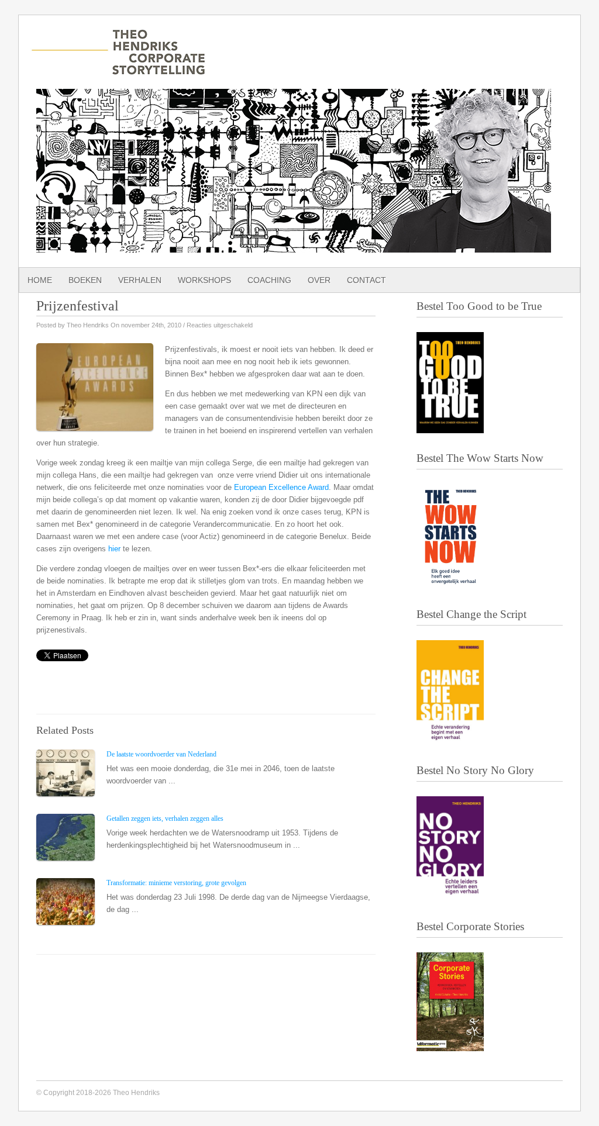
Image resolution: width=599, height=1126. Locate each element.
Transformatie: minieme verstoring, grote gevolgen (176, 883)
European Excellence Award (281, 487)
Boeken (85, 280)
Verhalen (139, 280)
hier (114, 548)
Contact (366, 280)
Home (39, 280)
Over (319, 280)
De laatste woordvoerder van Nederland (161, 754)
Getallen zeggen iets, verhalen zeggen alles (164, 818)
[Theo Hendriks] (118, 69)
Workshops (204, 280)
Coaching (269, 280)
